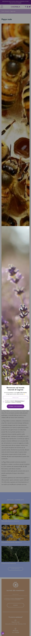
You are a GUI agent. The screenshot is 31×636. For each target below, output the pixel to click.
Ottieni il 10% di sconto (15, 406)
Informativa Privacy (19, 401)
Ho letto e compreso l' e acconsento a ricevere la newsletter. (15, 401)
